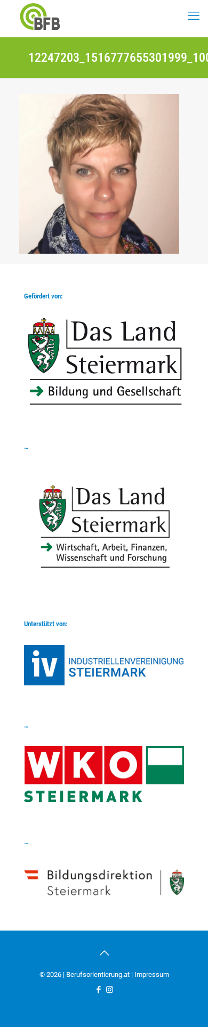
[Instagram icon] (110, 989)
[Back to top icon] (104, 953)
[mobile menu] (194, 16)
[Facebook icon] (98, 989)
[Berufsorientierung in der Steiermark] (40, 16)
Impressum (151, 975)
